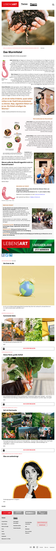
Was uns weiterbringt (10, 456)
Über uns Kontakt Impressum (28, 532)
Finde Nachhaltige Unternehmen (28, 523)
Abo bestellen (15, 523)
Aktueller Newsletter (17, 528)
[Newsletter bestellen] (30, 547)
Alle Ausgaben (16, 521)
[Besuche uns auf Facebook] (34, 547)
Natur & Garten (4, 524)
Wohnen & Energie (5, 526)
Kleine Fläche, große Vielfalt (13, 354)
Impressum (52, 547)
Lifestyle (3, 533)
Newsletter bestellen (17, 525)
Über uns (46, 547)
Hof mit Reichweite (10, 410)
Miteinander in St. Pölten (6, 538)
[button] (24, 4)
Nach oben (3, 506)
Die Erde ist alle (8, 263)
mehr (4, 310)
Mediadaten (27, 529)
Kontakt (41, 547)
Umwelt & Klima (4, 521)
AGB (26, 526)
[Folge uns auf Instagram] (37, 547)
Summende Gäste (9, 315)
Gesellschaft (4, 536)
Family (3, 531)
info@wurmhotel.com (35, 197)
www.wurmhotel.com (40, 194)
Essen (3, 529)
